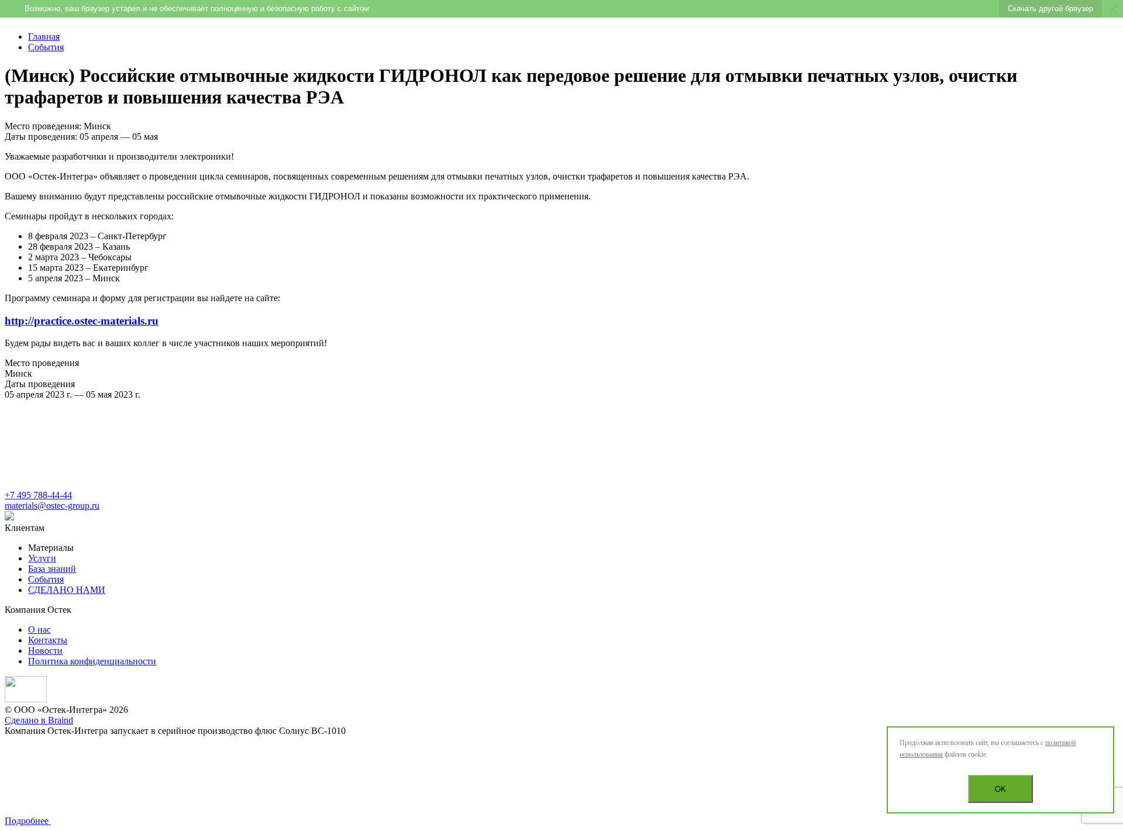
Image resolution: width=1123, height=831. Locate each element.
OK (1000, 789)
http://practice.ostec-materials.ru (82, 321)
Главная (44, 37)
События (46, 47)
